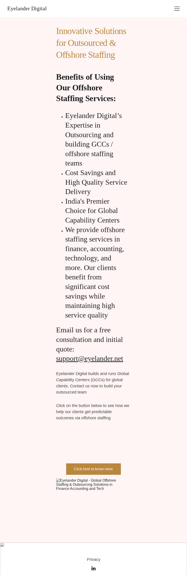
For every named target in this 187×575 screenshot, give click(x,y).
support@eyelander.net (89, 358)
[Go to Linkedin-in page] (93, 568)
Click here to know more (93, 469)
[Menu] (177, 9)
